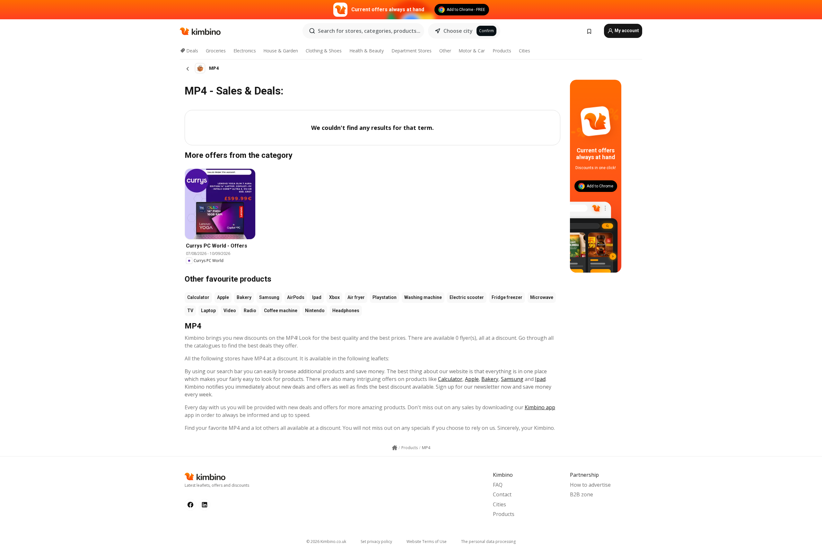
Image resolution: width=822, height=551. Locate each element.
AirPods (295, 297)
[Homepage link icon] (394, 447)
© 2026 (326, 541)
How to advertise (590, 484)
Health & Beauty (366, 51)
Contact (502, 494)
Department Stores (411, 51)
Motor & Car (472, 51)
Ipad (316, 297)
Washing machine (423, 297)
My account (626, 30)
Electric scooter (467, 297)
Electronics (244, 51)
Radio (250, 310)
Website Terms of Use (427, 541)
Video (229, 310)
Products (502, 51)
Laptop (208, 310)
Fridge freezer (507, 297)
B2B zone (581, 494)
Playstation (384, 297)
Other (445, 51)
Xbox (334, 297)
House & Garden (280, 51)
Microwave (541, 297)
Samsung (269, 297)
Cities (524, 51)
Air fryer (356, 297)
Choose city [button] (458, 30)
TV (190, 310)
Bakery (244, 297)
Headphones (345, 310)
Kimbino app (540, 407)
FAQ (498, 484)
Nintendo (315, 310)
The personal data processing (488, 541)
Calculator (198, 297)
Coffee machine (280, 310)
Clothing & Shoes (324, 51)
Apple (223, 297)
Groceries (216, 51)
